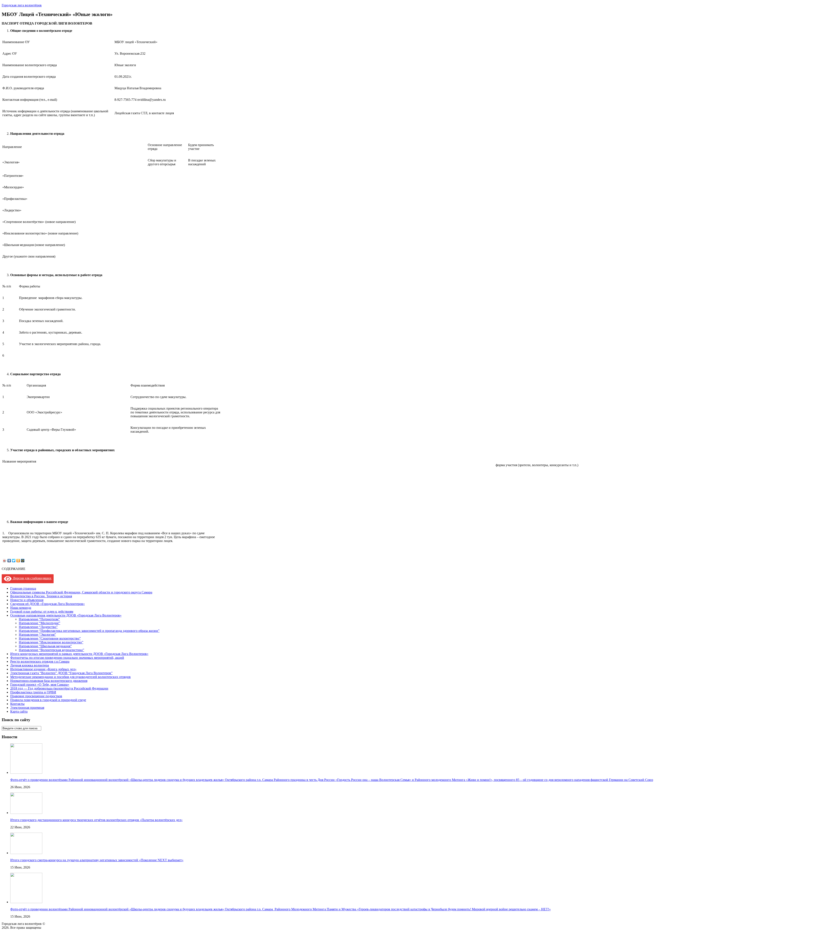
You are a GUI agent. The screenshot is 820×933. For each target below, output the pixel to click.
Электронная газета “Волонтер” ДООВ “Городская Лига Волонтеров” (61, 673)
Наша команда (20, 607)
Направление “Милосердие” (39, 623)
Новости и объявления (26, 600)
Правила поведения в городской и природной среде (48, 700)
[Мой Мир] (22, 560)
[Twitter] (14, 560)
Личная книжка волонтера (29, 665)
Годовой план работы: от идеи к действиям (41, 611)
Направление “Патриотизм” (39, 619)
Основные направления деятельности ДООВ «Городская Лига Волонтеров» (66, 615)
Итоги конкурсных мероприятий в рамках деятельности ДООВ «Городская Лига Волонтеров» (79, 654)
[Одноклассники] (18, 560)
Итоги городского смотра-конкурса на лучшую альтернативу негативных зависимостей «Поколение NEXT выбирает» (96, 860)
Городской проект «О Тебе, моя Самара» (39, 684)
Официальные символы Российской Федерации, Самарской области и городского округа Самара (81, 592)
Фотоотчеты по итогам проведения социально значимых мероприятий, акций (67, 657)
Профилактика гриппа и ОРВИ (33, 692)
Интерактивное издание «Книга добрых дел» (43, 669)
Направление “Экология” (37, 634)
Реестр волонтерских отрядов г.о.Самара (39, 661)
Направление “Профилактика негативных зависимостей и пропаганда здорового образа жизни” (89, 631)
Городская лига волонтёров (22, 5)
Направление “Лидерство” (38, 627)
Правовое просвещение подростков (36, 696)
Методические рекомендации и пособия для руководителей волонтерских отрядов (70, 677)
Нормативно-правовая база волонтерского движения (48, 681)
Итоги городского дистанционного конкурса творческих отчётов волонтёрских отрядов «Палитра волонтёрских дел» (96, 820)
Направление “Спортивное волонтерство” (50, 638)
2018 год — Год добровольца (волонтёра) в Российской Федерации (59, 688)
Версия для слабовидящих (31, 578)
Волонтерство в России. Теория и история (41, 596)
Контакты (17, 704)
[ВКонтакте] (9, 560)
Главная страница (23, 588)
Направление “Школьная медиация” (45, 646)
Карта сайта (19, 711)
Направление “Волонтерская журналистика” (51, 650)
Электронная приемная (27, 707)
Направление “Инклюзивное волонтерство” (51, 642)
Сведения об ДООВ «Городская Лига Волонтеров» (47, 604)
